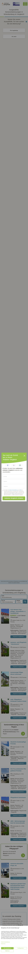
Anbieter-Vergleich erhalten (13, 498)
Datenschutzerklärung (13, 490)
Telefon (6, 486)
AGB (20, 490)
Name (5, 481)
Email (5, 476)
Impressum (3, 943)
